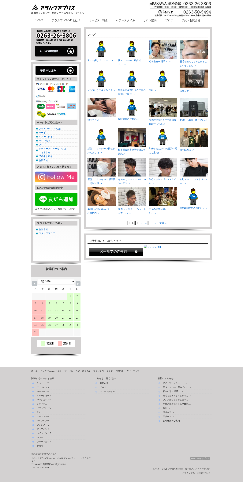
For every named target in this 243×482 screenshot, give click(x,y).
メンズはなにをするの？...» (101, 90)
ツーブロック (43, 387)
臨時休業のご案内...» (128, 119)
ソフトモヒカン (44, 408)
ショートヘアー (44, 383)
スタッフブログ (47, 233)
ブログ (169, 20)
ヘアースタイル (125, 20)
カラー (40, 437)
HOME (39, 20)
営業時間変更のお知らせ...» (193, 208)
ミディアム (42, 404)
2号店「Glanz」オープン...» (193, 120)
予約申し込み (46, 156)
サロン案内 (150, 20)
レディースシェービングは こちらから (52, 150)
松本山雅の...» (187, 149)
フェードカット (44, 442)
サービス (43, 132)
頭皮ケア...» (186, 91)
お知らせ (43, 229)
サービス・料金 (98, 20)
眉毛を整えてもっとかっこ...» (177, 395)
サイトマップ (133, 371)
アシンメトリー (44, 425)
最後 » (163, 223)
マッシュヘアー (44, 400)
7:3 (38, 412)
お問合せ (43, 160)
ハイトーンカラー (45, 433)
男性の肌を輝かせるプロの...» (177, 404)
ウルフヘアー (43, 421)
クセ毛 (40, 446)
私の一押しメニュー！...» (100, 60)
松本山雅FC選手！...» (159, 61)
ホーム (34, 371)
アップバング (43, 429)
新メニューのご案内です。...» (177, 387)
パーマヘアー (43, 391)
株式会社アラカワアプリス (43, 454)
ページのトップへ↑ (200, 458)
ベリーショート (44, 396)
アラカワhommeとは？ (51, 371)
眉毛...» (152, 90)
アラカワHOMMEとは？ (66, 20)
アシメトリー (43, 417)
